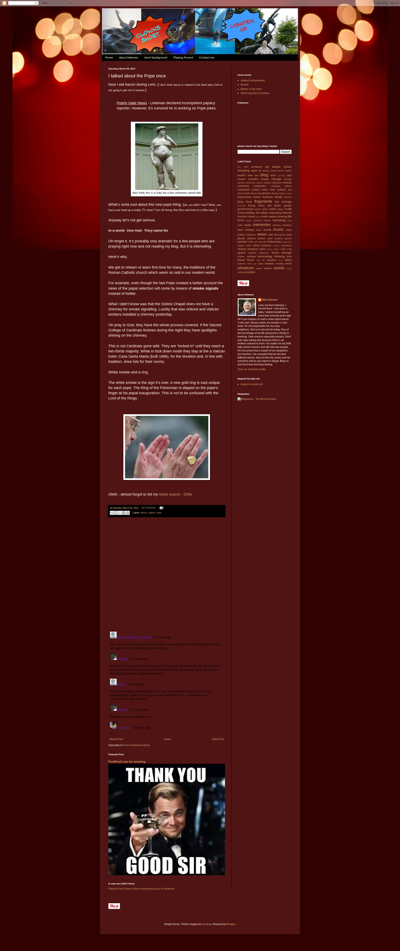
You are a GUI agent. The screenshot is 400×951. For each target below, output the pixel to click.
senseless (286, 245)
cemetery (253, 179)
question (242, 241)
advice (276, 166)
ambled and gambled (253, 80)
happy (280, 209)
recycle (262, 242)
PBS (246, 167)
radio (250, 242)
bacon (144, 512)
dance (241, 193)
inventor (242, 216)
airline (288, 166)
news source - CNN (175, 494)
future (277, 205)
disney (254, 193)
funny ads (265, 205)
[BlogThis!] (116, 513)
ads (267, 166)
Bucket (244, 84)
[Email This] (112, 513)
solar (282, 249)
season (276, 245)
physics (251, 238)
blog (264, 175)
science (266, 245)
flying (241, 201)
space (241, 252)
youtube (250, 272)
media (247, 225)
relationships (274, 241)
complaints (244, 189)
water (261, 263)
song (289, 249)
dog (260, 193)
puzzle (288, 238)
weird (288, 263)
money (249, 229)
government (245, 209)
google (288, 205)
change (264, 179)
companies (260, 186)
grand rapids (261, 209)
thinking (280, 256)
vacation (271, 260)
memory (276, 225)
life (290, 216)
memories (262, 224)
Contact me (206, 57)
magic (248, 220)
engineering (244, 197)
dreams (266, 193)
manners (257, 220)
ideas (264, 212)
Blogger (231, 924)
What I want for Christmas (255, 93)
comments (243, 186)
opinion (282, 234)
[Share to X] (120, 513)
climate (259, 183)
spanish (252, 253)
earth (281, 193)
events (257, 197)
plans (270, 238)
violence (242, 263)
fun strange (283, 201)
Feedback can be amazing (126, 761)
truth (258, 260)
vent (280, 260)
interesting (275, 212)
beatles (242, 175)
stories (275, 252)
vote (249, 263)
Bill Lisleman (270, 299)
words (279, 268)
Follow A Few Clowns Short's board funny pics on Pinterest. (141, 888)
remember (287, 242)
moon (258, 230)
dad (290, 189)
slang (276, 249)
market (267, 220)
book (273, 175)
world (289, 268)
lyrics (241, 220)
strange (287, 252)
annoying (244, 170)
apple (254, 170)
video (288, 260)
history (241, 212)
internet (287, 212)
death (247, 193)
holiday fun (253, 212)
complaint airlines (281, 186)
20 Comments (148, 507)
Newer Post (115, 739)
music (278, 229)
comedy (287, 182)
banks (288, 170)
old (276, 234)
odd (270, 234)
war (254, 264)
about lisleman (128, 57)
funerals (241, 206)
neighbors (251, 234)
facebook (267, 197)
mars (289, 220)
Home (109, 57)
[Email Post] (161, 507)
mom (240, 229)
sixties (269, 249)
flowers (288, 197)
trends (250, 260)
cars (289, 175)
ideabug (206, 924)
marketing (278, 220)
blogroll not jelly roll (252, 384)
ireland (251, 216)
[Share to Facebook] (124, 513)
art (260, 170)
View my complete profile (252, 369)
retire (248, 245)
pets (289, 234)
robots (256, 245)
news (159, 512)
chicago (276, 179)
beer (250, 175)
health (288, 209)
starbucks (264, 253)
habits (272, 209)
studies (241, 256)
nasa (289, 229)
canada (281, 175)
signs (262, 249)
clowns (267, 182)
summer (251, 256)
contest (255, 189)
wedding (280, 263)
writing (241, 272)
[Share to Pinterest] (128, 513)
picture (261, 238)
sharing (242, 249)
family (278, 196)
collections (276, 182)
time (289, 256)
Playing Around (183, 57)
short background (155, 57)
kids (265, 216)
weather (269, 263)
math (240, 225)
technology (265, 256)
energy (288, 193)
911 (239, 167)
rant (256, 242)
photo (241, 238)
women (268, 268)
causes (242, 179)
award (274, 170)
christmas (250, 182)
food (249, 201)
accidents (256, 166)
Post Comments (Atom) (137, 745)
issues (259, 217)
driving (275, 193)
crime (264, 189)
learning (282, 216)
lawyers (273, 216)
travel (241, 260)
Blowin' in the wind (251, 89)
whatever (246, 268)
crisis (272, 189)
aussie (266, 170)
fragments (263, 201)
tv (264, 260)
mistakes (287, 225)
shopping (252, 249)
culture (151, 512)
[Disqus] (166, 574)
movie (267, 229)
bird (257, 175)
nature (241, 234)
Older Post (218, 739)
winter (259, 268)
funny (251, 205)
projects (279, 238)
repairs (241, 245)
